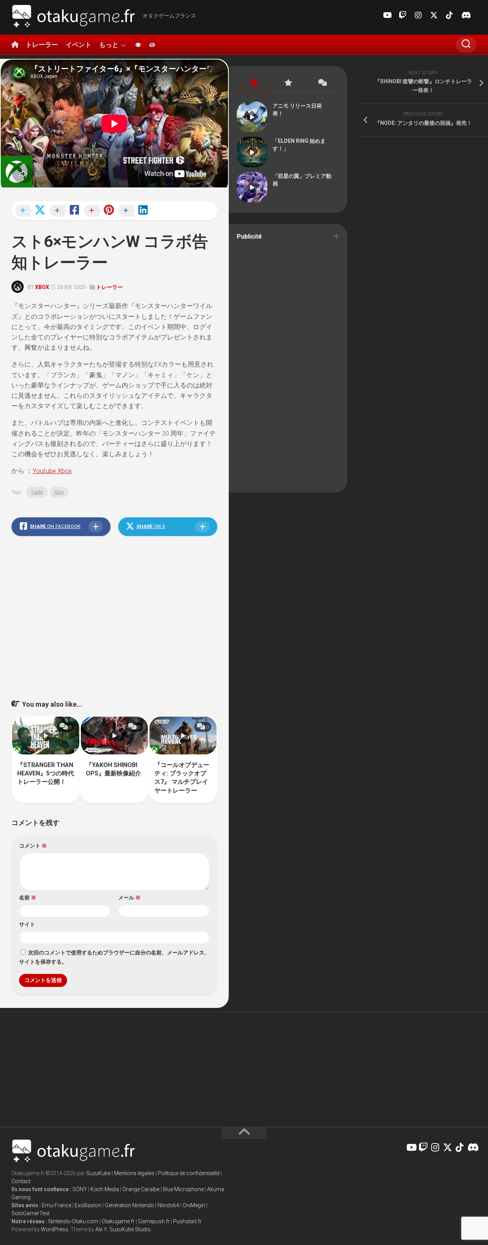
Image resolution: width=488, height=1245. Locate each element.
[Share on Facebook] (67, 211)
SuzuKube (98, 1173)
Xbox (42, 287)
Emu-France (56, 1205)
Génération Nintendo (129, 1205)
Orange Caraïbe (140, 1189)
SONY (79, 1189)
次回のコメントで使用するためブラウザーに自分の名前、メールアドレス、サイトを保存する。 (114, 957)
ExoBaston (88, 1205)
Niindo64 (168, 1205)
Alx (99, 1229)
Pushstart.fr (187, 1221)
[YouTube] (387, 15)
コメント (33, 846)
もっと (109, 44)
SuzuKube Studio (130, 1229)
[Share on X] (32, 211)
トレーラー (42, 44)
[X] (434, 15)
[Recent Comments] (322, 83)
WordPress (54, 1229)
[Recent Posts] (254, 83)
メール (129, 898)
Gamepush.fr (154, 1221)
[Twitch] (402, 15)
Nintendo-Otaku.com (73, 1221)
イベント (79, 44)
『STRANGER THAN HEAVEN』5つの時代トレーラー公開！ (45, 773)
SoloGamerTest (30, 1213)
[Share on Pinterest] (101, 211)
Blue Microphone (183, 1189)
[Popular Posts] (288, 83)
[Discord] (465, 15)
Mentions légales (134, 1173)
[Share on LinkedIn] (135, 211)
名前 (27, 898)
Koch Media (104, 1189)
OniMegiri (194, 1205)
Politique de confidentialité (189, 1173)
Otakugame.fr (118, 1221)
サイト (27, 924)
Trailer (37, 492)
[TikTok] (449, 15)
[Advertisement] (114, 627)
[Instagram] (418, 15)
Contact (20, 1181)
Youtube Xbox (52, 471)
